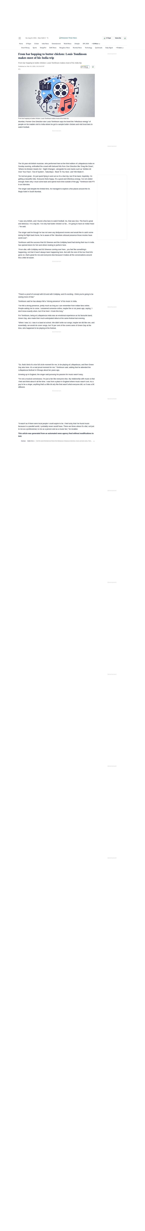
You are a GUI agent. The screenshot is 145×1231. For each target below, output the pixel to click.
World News (67, 43)
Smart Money (25, 47)
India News (45, 43)
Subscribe (118, 38)
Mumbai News (77, 47)
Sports (35, 47)
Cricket (36, 43)
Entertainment (56, 43)
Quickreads (98, 47)
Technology (88, 47)
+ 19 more (95, 43)
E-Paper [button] (108, 38)
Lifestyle (77, 43)
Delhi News (52, 47)
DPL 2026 (86, 43)
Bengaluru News (64, 47)
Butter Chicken (31, 441)
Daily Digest (109, 47)
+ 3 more (119, 47)
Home (21, 43)
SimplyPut (43, 47)
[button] (19, 38)
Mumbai (23, 441)
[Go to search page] (23, 38)
